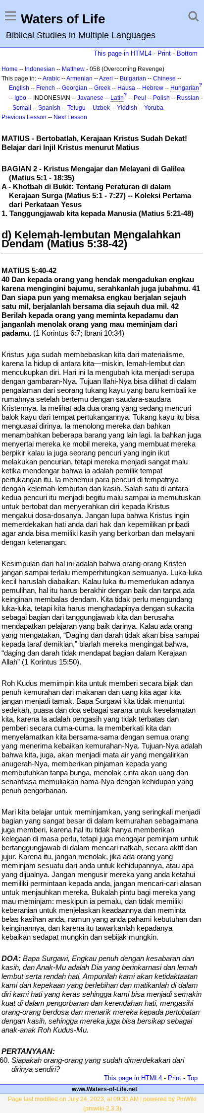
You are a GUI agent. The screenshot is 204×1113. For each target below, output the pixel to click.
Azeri (106, 78)
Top (192, 1078)
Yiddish (127, 107)
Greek (102, 87)
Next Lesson (70, 117)
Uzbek (101, 107)
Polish (161, 97)
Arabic (51, 78)
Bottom (187, 53)
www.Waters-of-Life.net (104, 1089)
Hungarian (184, 87)
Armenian (79, 78)
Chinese (164, 78)
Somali (21, 107)
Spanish (49, 107)
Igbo (20, 97)
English (19, 87)
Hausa (126, 87)
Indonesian (40, 69)
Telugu (76, 107)
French (45, 87)
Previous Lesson (24, 117)
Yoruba (153, 107)
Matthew (73, 69)
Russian (188, 97)
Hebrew (152, 87)
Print (164, 53)
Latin (117, 97)
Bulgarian (133, 78)
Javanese (90, 97)
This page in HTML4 (123, 53)
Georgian (74, 87)
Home (9, 69)
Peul (140, 97)
